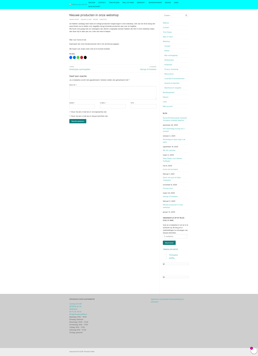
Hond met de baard (170, 169)
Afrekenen (168, 65)
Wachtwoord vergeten (172, 88)
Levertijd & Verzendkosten (174, 79)
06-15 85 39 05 (75, 312)
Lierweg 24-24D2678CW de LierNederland (75, 306)
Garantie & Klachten (171, 83)
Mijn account (168, 106)
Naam (72, 103)
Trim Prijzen (167, 32)
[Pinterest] (138, 352)
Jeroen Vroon (74, 19)
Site (132, 103)
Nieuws (95, 19)
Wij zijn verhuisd (169, 150)
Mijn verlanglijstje (171, 55)
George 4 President (170, 196)
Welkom (166, 23)
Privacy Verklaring (171, 69)
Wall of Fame (168, 37)
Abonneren (169, 243)
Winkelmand (169, 60)
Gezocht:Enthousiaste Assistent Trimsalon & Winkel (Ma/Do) (175, 119)
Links (165, 102)
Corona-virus (168, 188)
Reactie (73, 85)
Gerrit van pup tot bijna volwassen (172, 178)
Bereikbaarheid (168, 92)
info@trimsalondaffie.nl (78, 314)
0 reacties (103, 19)
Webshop (166, 41)
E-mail (103, 103)
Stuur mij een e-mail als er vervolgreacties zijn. (89, 112)
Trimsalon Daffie (170, 249)
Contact (166, 27)
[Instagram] (135, 352)
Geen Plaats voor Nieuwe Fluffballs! (172, 159)
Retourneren (169, 74)
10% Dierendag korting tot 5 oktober (174, 130)
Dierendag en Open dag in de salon (174, 140)
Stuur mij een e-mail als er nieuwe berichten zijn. (89, 116)
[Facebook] (132, 352)
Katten (166, 51)
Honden (167, 46)
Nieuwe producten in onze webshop (173, 206)
